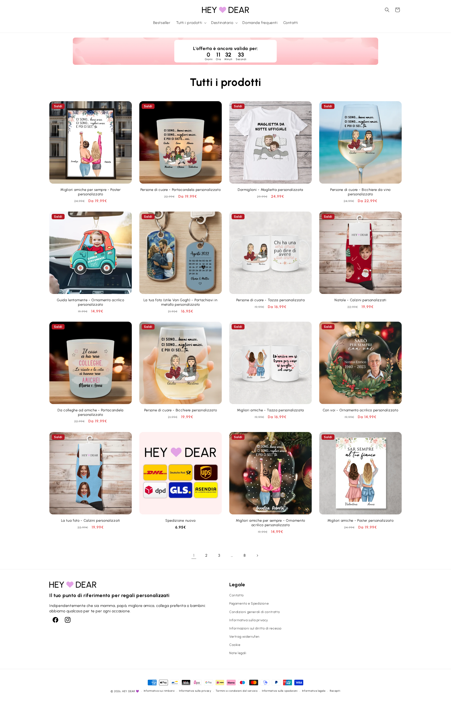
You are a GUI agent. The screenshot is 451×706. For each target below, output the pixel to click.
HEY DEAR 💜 (130, 691)
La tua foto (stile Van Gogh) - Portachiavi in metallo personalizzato (180, 302)
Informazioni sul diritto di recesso (255, 628)
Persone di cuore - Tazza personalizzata (270, 300)
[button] (191, 23)
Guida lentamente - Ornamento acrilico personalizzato (90, 302)
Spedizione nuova (180, 520)
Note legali (237, 653)
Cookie (235, 645)
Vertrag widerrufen (244, 637)
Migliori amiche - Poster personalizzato (360, 520)
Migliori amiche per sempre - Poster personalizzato (90, 192)
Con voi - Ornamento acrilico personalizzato (360, 410)
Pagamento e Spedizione (249, 604)
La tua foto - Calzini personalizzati (90, 520)
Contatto (236, 595)
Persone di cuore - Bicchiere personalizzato (180, 410)
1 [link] (193, 555)
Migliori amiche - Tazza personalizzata (270, 410)
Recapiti (335, 691)
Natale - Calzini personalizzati (360, 300)
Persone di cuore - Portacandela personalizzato (180, 190)
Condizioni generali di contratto (254, 612)
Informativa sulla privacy (248, 620)
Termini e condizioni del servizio (236, 691)
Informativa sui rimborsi (159, 691)
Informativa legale (314, 691)
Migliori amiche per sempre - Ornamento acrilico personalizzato (270, 522)
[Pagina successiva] (257, 555)
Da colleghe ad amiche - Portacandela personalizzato (91, 412)
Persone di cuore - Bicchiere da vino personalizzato (360, 192)
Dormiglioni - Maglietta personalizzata (270, 190)
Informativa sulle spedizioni (280, 691)
